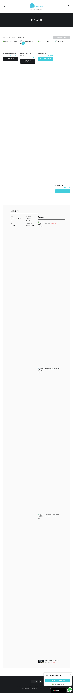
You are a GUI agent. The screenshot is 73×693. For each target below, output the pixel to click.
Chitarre (12, 221)
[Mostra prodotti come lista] (7, 37)
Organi (28, 221)
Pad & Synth (29, 223)
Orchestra (28, 219)
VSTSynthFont (59, 186)
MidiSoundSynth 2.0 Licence (25, 54)
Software (12, 225)
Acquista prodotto (45, 59)
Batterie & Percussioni (15, 219)
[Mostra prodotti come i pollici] (4, 37)
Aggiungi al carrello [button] (27, 61)
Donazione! (10, 59)
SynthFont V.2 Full (42, 54)
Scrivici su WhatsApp (58, 680)
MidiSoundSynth (30, 225)
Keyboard (28, 216)
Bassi (11, 216)
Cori (11, 223)
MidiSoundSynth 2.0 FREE (9, 54)
